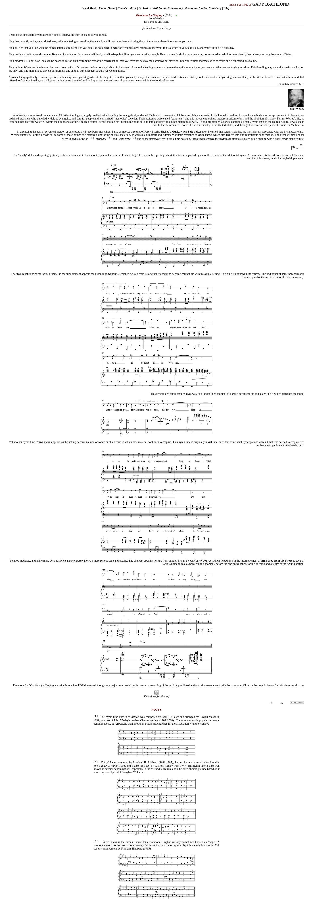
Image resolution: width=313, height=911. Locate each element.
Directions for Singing (156, 696)
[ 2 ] (109, 138)
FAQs (227, 8)
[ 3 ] (134, 138)
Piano (102, 8)
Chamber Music (127, 8)
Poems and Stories (196, 8)
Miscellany (215, 8)
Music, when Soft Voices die (189, 131)
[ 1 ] (92, 138)
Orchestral (145, 8)
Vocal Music (89, 8)
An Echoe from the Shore (276, 560)
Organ (112, 8)
